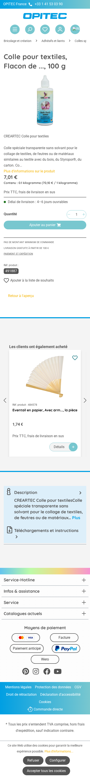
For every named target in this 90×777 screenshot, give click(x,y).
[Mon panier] (75, 29)
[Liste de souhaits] (45, 29)
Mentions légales (18, 687)
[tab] (45, 505)
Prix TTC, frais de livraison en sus (29, 192)
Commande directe (48, 709)
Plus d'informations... (59, 751)
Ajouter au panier (42, 225)
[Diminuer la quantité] (69, 215)
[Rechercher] (30, 29)
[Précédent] (5, 400)
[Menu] (15, 29)
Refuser (33, 760)
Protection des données (53, 687)
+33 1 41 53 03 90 (49, 4)
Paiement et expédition (18, 253)
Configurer (58, 760)
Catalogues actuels (23, 613)
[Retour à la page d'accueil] (45, 16)
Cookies (45, 702)
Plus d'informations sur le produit (29, 171)
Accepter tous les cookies (46, 771)
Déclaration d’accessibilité (60, 694)
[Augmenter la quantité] (83, 215)
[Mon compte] (60, 29)
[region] (45, 400)
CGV (77, 687)
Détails (59, 447)
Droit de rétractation (21, 694)
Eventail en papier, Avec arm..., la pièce (44, 410)
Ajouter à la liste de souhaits (32, 280)
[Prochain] (85, 400)
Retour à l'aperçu (21, 296)
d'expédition (25, 731)
